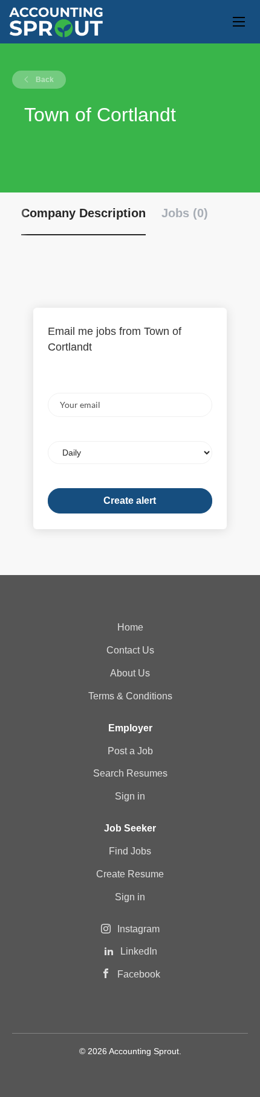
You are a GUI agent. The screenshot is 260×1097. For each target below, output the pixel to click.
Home (130, 627)
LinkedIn (138, 951)
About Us (130, 673)
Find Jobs (130, 851)
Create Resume (130, 874)
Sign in (130, 796)
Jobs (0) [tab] (184, 213)
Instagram (138, 929)
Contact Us (130, 650)
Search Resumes (130, 773)
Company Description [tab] (83, 213)
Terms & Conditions (130, 696)
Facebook (138, 974)
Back (44, 79)
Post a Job (130, 751)
